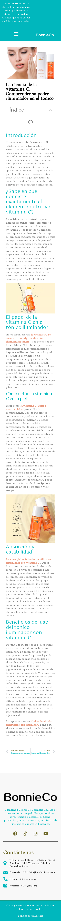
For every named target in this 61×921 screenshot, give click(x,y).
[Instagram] (36, 833)
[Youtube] (46, 833)
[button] (50, 110)
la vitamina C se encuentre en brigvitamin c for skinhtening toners (28, 338)
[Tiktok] (25, 833)
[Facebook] (15, 833)
